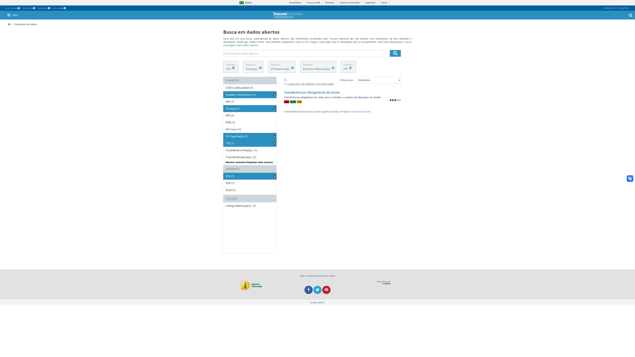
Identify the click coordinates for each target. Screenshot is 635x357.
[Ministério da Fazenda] (384, 284)
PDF (287, 101)
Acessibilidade (609, 8)
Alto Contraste (623, 8)
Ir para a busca (43, 8)
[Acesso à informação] (251, 285)
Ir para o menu (28, 8)
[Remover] (233, 68)
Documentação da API (359, 111)
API (341, 111)
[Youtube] (326, 289)
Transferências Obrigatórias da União (312, 92)
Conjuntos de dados (25, 24)
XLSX (293, 101)
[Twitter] (317, 289)
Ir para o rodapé (58, 8)
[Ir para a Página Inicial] (295, 15)
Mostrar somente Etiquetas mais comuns (249, 162)
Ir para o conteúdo (12, 8)
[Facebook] (308, 289)
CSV (299, 101)
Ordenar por (346, 80)
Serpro (321, 302)
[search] (395, 53)
